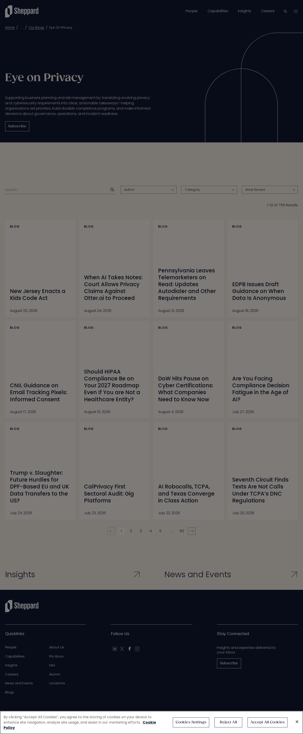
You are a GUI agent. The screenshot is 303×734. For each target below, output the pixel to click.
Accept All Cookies (267, 722)
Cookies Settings (191, 722)
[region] (151, 722)
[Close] (297, 722)
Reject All (228, 722)
